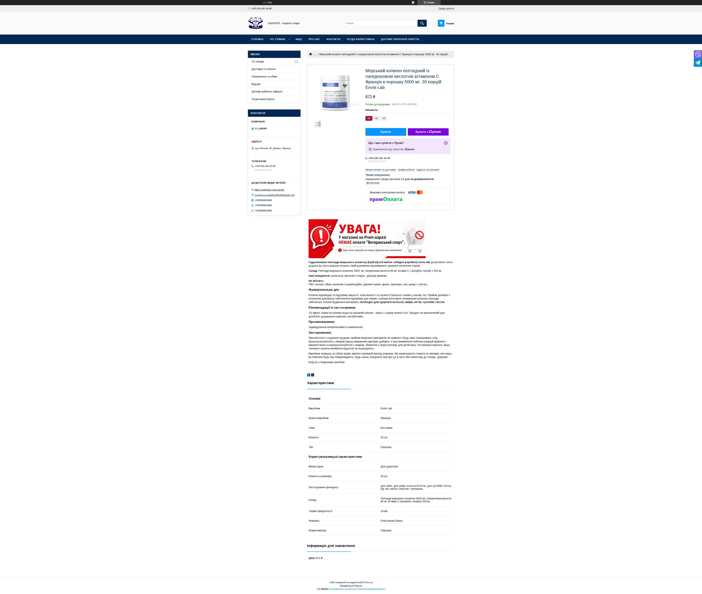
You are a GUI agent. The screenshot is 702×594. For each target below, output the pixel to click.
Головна (257, 39)
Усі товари (277, 39)
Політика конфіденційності (371, 589)
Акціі (298, 39)
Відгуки (256, 84)
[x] (312, 375)
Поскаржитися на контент (343, 589)
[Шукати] (422, 23)
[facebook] (308, 375)
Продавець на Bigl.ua (351, 585)
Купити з (422, 131)
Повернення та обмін (264, 76)
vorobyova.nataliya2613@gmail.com (275, 195)
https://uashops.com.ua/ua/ (269, 189)
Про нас (314, 39)
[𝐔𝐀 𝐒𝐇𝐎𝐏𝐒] (255, 29)
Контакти (333, 39)
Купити (386, 131)
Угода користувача (360, 39)
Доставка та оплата (263, 69)
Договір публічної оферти (400, 39)
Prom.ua (368, 582)
